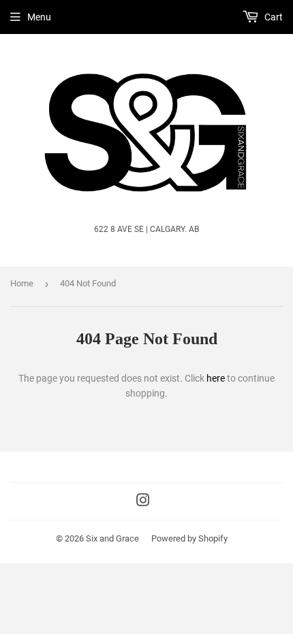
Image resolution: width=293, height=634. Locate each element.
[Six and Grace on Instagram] (143, 502)
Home (21, 283)
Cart (272, 17)
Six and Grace (112, 538)
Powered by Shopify (189, 538)
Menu (39, 17)
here (215, 378)
